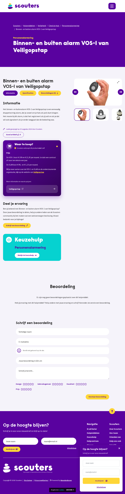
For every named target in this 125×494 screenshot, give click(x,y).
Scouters (17, 25)
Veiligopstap (38, 172)
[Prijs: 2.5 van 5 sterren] (25, 389)
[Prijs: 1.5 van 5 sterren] (23, 389)
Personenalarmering (70, 25)
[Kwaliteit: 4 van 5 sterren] (83, 384)
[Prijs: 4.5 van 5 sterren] (30, 389)
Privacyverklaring (41, 480)
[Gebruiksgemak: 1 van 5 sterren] (53, 384)
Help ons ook (115, 441)
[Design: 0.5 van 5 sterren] (23, 384)
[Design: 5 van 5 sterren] (33, 384)
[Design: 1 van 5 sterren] (24, 384)
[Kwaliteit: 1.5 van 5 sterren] (78, 384)
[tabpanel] (32, 112)
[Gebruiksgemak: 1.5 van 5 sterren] (54, 384)
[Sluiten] (119, 448)
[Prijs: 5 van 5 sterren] (31, 389)
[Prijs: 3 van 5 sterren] (26, 389)
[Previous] (75, 92)
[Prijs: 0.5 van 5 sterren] (21, 389)
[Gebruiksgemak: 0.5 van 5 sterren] (52, 384)
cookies (61, 490)
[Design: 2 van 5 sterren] (26, 384)
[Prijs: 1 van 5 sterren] (22, 389)
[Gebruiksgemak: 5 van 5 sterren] (62, 384)
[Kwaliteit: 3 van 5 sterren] (81, 384)
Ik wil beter (92, 429)
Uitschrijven (71, 448)
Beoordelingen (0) (48, 93)
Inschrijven (10, 449)
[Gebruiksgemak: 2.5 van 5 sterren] (56, 384)
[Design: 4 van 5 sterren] (31, 384)
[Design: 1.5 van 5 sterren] (25, 384)
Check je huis (54, 25)
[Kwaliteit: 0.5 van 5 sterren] (76, 384)
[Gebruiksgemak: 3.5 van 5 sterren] (59, 384)
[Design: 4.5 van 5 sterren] (32, 384)
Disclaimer (28, 480)
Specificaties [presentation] (28, 93)
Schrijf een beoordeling (15, 225)
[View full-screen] (118, 82)
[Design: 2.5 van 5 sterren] (27, 384)
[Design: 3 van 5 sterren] (28, 384)
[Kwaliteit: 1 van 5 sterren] (77, 384)
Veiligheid (42, 25)
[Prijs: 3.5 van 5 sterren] (27, 389)
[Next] (121, 92)
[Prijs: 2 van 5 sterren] (24, 389)
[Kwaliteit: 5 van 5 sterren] (86, 384)
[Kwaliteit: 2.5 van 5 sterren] (80, 384)
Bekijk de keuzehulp (26, 255)
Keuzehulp (91, 437)
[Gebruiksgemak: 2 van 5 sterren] (55, 384)
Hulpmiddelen (29, 25)
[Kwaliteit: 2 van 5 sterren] (79, 384)
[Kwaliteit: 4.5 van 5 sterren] (85, 384)
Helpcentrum (93, 441)
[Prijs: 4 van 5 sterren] (29, 389)
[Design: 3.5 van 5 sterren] (30, 384)
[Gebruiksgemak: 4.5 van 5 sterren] (61, 384)
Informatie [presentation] (10, 93)
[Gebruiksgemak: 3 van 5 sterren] (58, 384)
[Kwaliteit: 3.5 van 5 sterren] (82, 384)
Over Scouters (115, 429)
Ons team (113, 433)
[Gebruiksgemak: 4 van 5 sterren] (60, 384)
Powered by (61, 480)
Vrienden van (115, 437)
